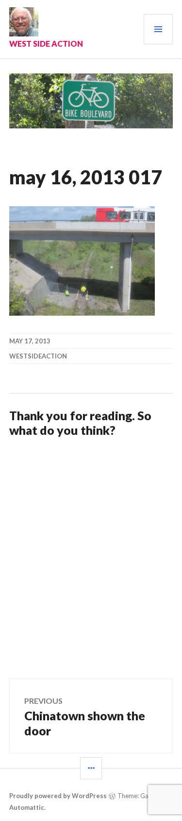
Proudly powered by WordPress (58, 796)
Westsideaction (38, 356)
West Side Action (46, 43)
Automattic (26, 807)
